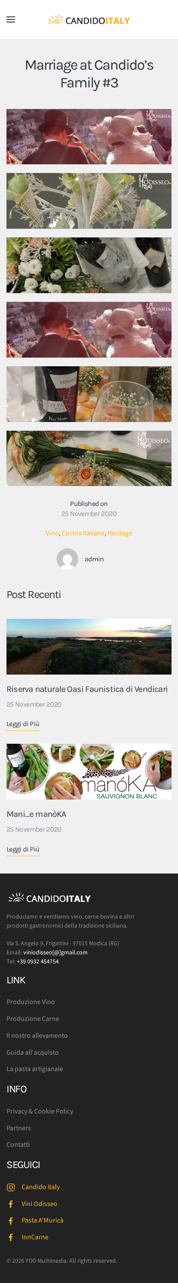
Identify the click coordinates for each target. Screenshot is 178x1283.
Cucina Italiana (83, 533)
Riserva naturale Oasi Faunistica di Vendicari (87, 689)
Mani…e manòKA (36, 814)
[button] (10, 19)
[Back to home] (89, 19)
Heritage (120, 533)
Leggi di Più (22, 724)
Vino (52, 533)
